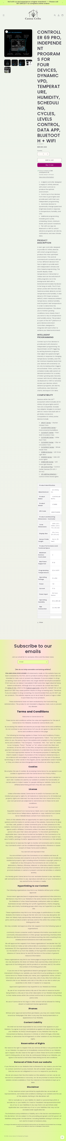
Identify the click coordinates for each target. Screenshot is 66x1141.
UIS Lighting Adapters (48, 474)
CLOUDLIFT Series (47, 433)
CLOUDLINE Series (47, 437)
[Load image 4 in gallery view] (29, 63)
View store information (46, 177)
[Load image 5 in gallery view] (7, 70)
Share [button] (41, 622)
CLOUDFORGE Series (48, 428)
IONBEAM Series (46, 452)
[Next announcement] (62, 3)
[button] (4, 15)
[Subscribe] (46, 662)
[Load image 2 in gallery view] (15, 63)
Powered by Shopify (23, 1136)
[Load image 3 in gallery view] (22, 63)
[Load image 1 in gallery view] (7, 63)
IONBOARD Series (47, 462)
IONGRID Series (46, 457)
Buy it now (49, 165)
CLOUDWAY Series (47, 447)
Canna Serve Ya (13, 1136)
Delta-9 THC (11, 688)
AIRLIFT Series (46, 423)
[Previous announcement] (3, 3)
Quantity (39, 150)
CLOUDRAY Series (47, 442)
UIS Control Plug (47, 467)
